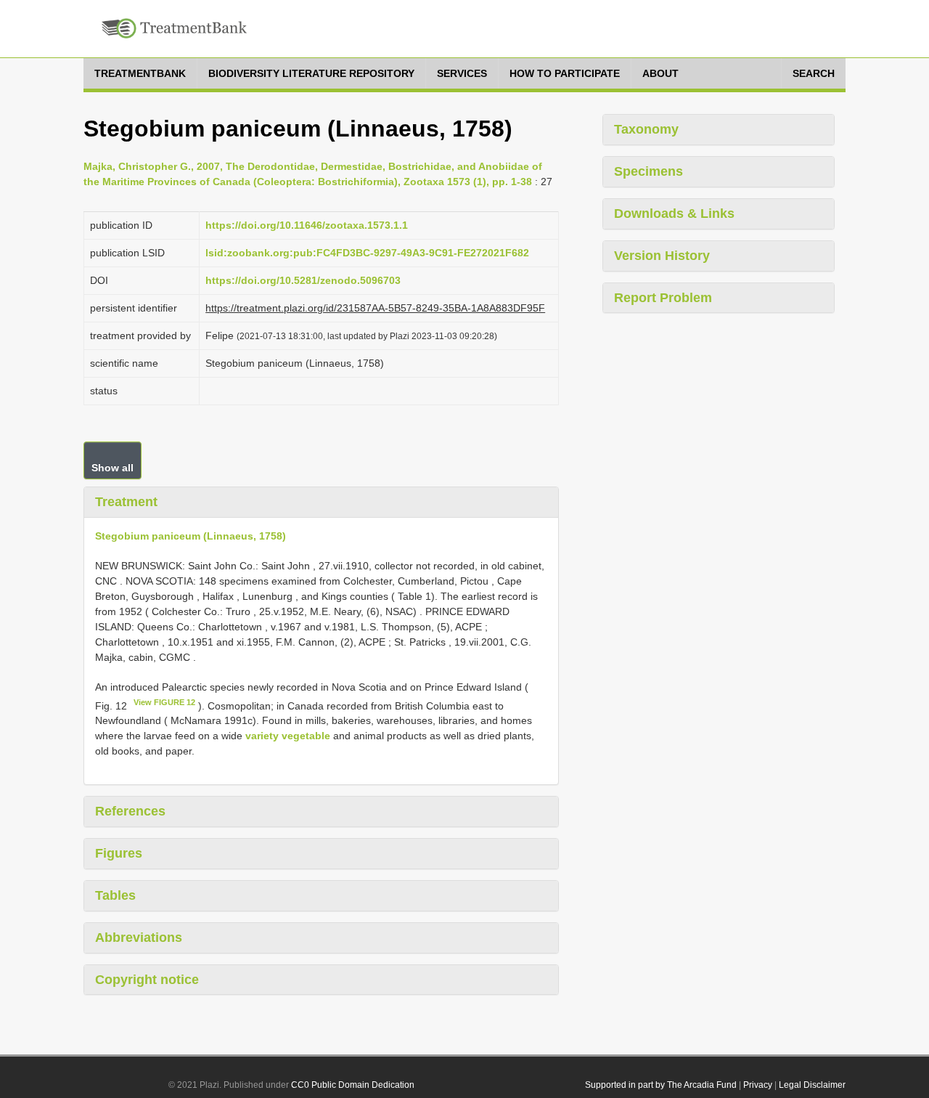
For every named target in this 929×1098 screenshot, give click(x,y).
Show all (112, 467)
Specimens (648, 171)
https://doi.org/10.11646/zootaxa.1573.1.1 (306, 225)
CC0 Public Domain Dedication (352, 1085)
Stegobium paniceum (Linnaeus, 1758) (190, 536)
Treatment (126, 502)
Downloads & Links (674, 213)
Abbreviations (138, 937)
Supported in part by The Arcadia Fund (661, 1085)
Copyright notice (147, 979)
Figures (118, 853)
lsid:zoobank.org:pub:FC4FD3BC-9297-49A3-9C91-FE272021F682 (367, 253)
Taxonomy (646, 129)
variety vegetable (287, 735)
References (130, 811)
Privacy (757, 1085)
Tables (115, 895)
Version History (662, 255)
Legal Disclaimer (812, 1085)
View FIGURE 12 (164, 702)
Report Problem (663, 297)
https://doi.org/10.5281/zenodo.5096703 (303, 280)
